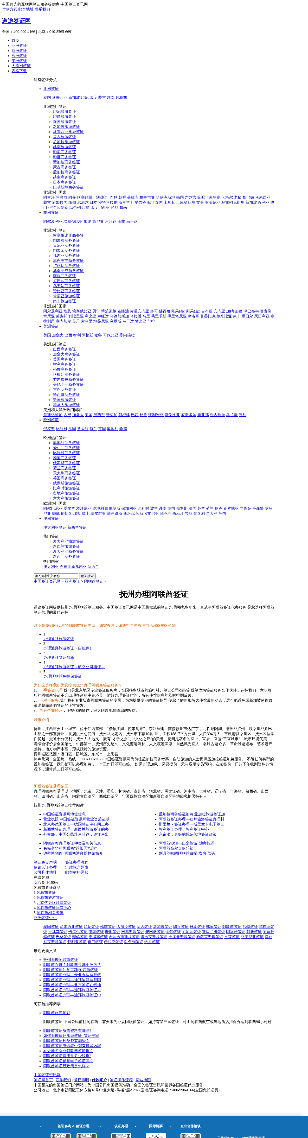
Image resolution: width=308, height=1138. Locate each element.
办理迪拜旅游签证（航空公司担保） (74, 667)
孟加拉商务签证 (66, 172)
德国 (171, 508)
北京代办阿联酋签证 (54, 903)
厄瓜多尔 (188, 415)
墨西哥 (99, 415)
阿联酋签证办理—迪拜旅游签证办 (72, 990)
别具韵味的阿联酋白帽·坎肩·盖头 (187, 853)
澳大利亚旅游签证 (68, 541)
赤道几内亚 (139, 311)
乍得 (151, 321)
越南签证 (108, 927)
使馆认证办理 (45, 867)
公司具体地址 (45, 872)
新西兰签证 (77, 527)
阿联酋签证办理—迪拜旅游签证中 (72, 995)
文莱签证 (232, 937)
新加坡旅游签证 (66, 127)
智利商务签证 (64, 364)
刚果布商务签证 (66, 240)
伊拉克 (54, 207)
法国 (72, 429)
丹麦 (163, 508)
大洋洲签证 (21, 66)
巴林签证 (63, 937)
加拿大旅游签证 (66, 405)
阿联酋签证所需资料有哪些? (67, 1031)
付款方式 (9, 9)
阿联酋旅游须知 (56, 1013)
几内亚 (219, 311)
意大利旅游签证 (66, 498)
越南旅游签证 (64, 147)
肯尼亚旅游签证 (66, 296)
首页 (15, 40)
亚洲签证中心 (45, 918)
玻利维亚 (156, 415)
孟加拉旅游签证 (66, 142)
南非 (121, 221)
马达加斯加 (119, 316)
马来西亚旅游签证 (68, 132)
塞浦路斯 (114, 513)
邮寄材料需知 (76, 872)
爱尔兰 (69, 508)
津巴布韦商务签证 (68, 261)
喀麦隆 (265, 311)
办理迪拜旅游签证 (58, 639)
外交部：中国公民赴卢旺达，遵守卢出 (76, 834)
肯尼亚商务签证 (66, 245)
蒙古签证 (144, 927)
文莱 (200, 202)
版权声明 (81, 1080)
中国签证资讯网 (47, 581)
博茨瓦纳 (108, 311)
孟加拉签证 (126, 927)
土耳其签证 (57, 932)
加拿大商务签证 (66, 354)
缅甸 (72, 202)
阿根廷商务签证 (66, 374)
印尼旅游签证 (64, 111)
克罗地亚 (231, 508)
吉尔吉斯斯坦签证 (124, 937)
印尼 (85, 97)
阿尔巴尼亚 (53, 508)
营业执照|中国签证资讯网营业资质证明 (76, 819)
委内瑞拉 (127, 335)
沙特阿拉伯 (107, 202)
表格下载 (19, 71)
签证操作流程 (121, 1080)
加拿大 (58, 335)
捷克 (218, 508)
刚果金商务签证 (66, 250)
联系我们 (42, 9)
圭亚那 (203, 415)
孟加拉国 (59, 202)
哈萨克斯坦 (165, 197)
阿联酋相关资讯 (50, 913)
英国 (102, 429)
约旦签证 (152, 942)
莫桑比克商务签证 (68, 271)
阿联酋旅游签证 (50, 898)
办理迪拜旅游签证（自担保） (68, 648)
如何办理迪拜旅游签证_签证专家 (71, 1036)
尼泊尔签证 (191, 932)
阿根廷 (87, 335)
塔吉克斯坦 (144, 202)
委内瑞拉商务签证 (68, 379)
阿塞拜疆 (84, 197)
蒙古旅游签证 (64, 137)
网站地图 (143, 1080)
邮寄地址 (26, 9)
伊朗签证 (96, 932)
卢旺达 (110, 221)
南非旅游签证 (64, 301)
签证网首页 (43, 1080)
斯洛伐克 (131, 513)
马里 (146, 316)
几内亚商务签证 (66, 256)
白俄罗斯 (112, 508)
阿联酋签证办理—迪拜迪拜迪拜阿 (72, 980)
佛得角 (164, 311)
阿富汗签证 (235, 932)
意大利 (83, 429)
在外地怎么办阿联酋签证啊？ (68, 1051)
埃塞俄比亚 (73, 221)
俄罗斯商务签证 (66, 463)
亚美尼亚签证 (252, 937)
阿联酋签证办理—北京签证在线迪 (72, 985)
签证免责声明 (45, 862)
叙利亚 (264, 202)
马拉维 (135, 316)
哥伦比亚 (110, 335)
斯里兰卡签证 (213, 932)
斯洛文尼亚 (149, 513)
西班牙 (178, 513)
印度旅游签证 (64, 116)
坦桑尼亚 (101, 321)
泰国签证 (51, 927)
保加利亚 (129, 508)
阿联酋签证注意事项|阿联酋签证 (70, 970)
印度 (93, 97)
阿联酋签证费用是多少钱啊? (67, 1056)
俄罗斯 (49, 429)
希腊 (123, 429)
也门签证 (95, 942)
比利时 (61, 429)
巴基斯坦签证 (132, 932)
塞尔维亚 (98, 513)
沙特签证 (250, 927)
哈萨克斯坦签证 (209, 937)
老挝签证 (112, 932)
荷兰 (93, 429)
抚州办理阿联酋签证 (60, 960)
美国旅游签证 (64, 400)
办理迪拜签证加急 (58, 657)
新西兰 (93, 567)
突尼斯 (115, 321)
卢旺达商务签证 (66, 266)
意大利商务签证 (66, 473)
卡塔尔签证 (78, 932)
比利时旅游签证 (66, 488)
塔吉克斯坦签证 (154, 937)
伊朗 (64, 207)
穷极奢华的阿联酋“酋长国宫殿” (70, 848)
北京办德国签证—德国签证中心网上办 (76, 824)
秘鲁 (98, 335)
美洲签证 (19, 61)
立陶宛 (245, 508)
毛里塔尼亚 (177, 316)
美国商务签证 (64, 359)
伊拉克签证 (113, 942)
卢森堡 (258, 508)
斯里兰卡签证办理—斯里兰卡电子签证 (191, 824)
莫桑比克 (208, 316)
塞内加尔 (63, 321)
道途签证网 (16, 21)
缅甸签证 (173, 932)
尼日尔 (247, 316)
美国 (47, 335)
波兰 (154, 508)
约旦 (114, 207)
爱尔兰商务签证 (66, 448)
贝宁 (96, 311)
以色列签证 (133, 942)
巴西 (68, 335)
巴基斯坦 (101, 197)
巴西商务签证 (64, 349)
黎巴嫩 (248, 197)
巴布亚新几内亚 (73, 567)
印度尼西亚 (100, 207)
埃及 (67, 311)
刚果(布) (178, 311)
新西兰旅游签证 (66, 546)
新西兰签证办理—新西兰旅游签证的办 (76, 829)
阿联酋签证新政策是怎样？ (66, 1066)
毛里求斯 (159, 316)
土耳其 (169, 202)
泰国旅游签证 (64, 122)
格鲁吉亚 (147, 197)
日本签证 (197, 927)
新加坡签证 (162, 927)
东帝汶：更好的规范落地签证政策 (188, 834)
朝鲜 (122, 197)
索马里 (86, 321)
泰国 (47, 97)
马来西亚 (59, 97)
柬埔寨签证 (98, 937)
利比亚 (90, 316)
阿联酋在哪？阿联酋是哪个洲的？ (72, 965)
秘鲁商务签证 (64, 369)
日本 (93, 202)
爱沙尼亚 (83, 508)
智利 (77, 335)
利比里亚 (76, 316)
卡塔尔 (227, 197)
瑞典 (77, 513)
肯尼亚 (98, 221)
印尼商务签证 (64, 152)
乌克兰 (165, 513)
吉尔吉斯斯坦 (196, 197)
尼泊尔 (83, 202)
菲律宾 (133, 197)
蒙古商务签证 (64, 167)
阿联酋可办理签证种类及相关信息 (72, 843)
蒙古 (102, 97)
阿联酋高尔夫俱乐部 (176, 848)
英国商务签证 (64, 478)
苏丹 (76, 321)
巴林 (113, 197)
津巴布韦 (251, 311)
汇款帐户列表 (76, 867)
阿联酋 (121, 97)
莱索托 (61, 316)
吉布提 (207, 311)
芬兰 (201, 508)
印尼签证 (91, 927)
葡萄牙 (66, 513)
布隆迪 (123, 311)
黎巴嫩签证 (155, 932)
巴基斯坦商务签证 (68, 187)
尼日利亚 (262, 316)
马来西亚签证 (71, 927)
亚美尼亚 (212, 202)
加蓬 (239, 311)
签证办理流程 (76, 862)
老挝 (238, 197)
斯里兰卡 (126, 202)
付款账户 (99, 1080)
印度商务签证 (64, 157)
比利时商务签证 (66, 453)
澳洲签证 (51, 518)
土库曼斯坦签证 (181, 937)
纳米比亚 (224, 316)
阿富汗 (49, 197)
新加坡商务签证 (66, 162)
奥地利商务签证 (66, 443)
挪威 (56, 513)
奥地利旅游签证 (66, 493)
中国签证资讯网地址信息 (64, 814)
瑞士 (86, 513)
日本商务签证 (64, 182)
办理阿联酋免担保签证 (62, 676)
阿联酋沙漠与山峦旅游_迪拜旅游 (187, 843)
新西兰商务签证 (66, 556)
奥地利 (112, 429)
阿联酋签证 (93, 581)
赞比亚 (140, 321)
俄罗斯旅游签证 (66, 483)
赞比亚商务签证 (66, 291)
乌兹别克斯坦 (232, 202)
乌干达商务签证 (66, 286)
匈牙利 (199, 513)
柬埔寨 (214, 197)
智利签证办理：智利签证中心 (184, 829)
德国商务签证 (64, 458)
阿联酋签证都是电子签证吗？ (68, 1061)
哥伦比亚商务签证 (68, 384)
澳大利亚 (51, 567)
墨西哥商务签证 (66, 395)
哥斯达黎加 (53, 415)
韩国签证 (213, 927)
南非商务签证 (64, 276)
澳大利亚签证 (54, 527)
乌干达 (132, 221)
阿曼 (72, 197)
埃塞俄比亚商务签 (68, 235)
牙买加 (111, 415)
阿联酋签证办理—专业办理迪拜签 (72, 975)
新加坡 (74, 97)
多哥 (154, 311)
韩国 (180, 197)
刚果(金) (193, 311)
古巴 (67, 415)
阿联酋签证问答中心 (54, 908)
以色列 (75, 207)
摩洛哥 (193, 316)
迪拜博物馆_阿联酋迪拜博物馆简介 (73, 853)
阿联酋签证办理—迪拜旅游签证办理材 (191, 819)
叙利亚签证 (77, 942)
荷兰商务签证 (64, 468)
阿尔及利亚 (53, 221)
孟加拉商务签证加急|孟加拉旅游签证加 (192, 814)
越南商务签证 (64, 177)
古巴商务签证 (64, 390)
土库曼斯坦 (185, 202)
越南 (111, 97)
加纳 (87, 221)
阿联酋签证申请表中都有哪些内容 (72, 1046)
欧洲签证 (19, 56)
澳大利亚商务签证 (68, 551)
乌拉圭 (232, 415)
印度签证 (181, 927)
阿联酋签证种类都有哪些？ (66, 1041)
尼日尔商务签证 (66, 281)
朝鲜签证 (80, 937)
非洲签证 (19, 51)
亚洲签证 (19, 46)
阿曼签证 (254, 932)
